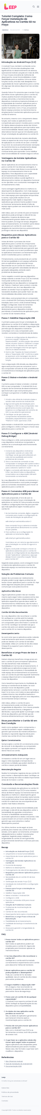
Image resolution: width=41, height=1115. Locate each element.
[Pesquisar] (33, 6)
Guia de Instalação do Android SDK (19, 1064)
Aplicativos (5, 30)
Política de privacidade (10, 1092)
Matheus (26, 30)
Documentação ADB (13, 1066)
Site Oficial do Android (14, 1061)
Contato (5, 1101)
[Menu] (38, 6)
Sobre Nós (5, 1088)
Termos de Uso (7, 1096)
